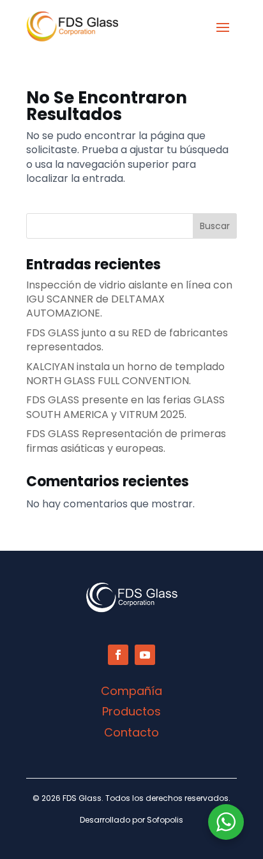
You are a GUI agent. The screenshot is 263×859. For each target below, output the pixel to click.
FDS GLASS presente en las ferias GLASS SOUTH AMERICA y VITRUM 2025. (125, 406)
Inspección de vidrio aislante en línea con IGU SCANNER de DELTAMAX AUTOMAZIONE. (129, 299)
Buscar (215, 226)
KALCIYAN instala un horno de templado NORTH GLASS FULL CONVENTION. (125, 373)
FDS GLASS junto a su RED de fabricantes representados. (127, 339)
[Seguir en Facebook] (118, 655)
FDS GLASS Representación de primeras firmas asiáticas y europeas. (126, 440)
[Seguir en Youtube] (145, 655)
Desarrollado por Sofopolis (131, 819)
